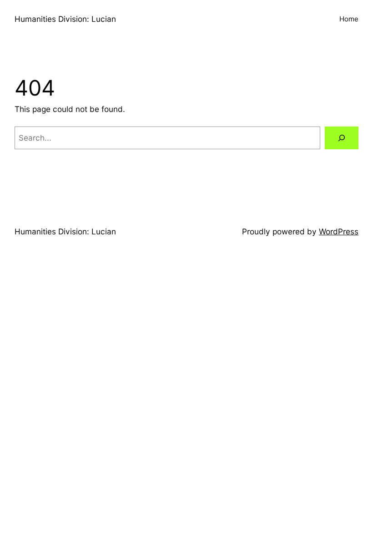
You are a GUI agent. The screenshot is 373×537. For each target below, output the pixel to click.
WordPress (338, 231)
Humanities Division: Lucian (65, 19)
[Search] (341, 138)
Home (348, 19)
